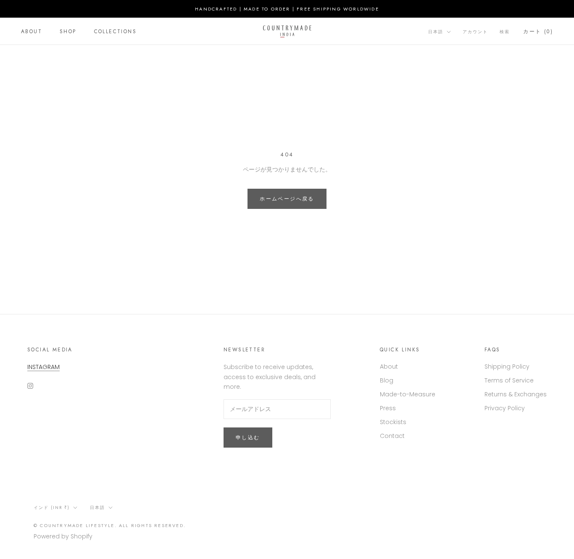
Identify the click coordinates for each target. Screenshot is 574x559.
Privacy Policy (504, 408)
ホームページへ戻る (287, 199)
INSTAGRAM (43, 367)
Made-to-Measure (407, 394)
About (31, 31)
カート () (538, 31)
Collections (115, 31)
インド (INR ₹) (52, 507)
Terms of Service (509, 380)
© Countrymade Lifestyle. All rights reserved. (110, 525)
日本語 (435, 32)
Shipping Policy (506, 366)
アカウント (475, 32)
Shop (68, 31)
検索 (505, 32)
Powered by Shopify (63, 536)
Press (388, 408)
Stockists (393, 422)
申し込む (248, 437)
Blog (386, 380)
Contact (392, 436)
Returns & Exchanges (515, 394)
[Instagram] (30, 385)
